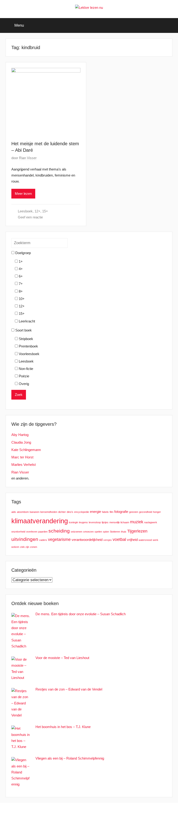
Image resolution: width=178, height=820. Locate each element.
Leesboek (25, 211)
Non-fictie (25, 369)
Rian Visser (28, 158)
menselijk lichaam (119, 522)
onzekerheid (18, 531)
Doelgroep (22, 253)
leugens (83, 522)
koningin (73, 522)
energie (95, 512)
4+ (20, 269)
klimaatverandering (39, 521)
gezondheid (145, 512)
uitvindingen (24, 539)
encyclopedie (81, 512)
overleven (31, 531)
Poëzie (23, 376)
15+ (45, 211)
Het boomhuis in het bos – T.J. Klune (63, 727)
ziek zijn (24, 547)
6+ (20, 276)
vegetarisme (59, 539)
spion (106, 531)
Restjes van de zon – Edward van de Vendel (68, 689)
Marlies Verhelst (23, 465)
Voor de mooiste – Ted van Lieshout (62, 658)
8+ (20, 291)
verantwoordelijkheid (87, 540)
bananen (34, 512)
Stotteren (115, 531)
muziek (136, 521)
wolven (15, 547)
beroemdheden (48, 512)
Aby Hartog (20, 435)
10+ (21, 299)
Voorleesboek (28, 354)
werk (155, 540)
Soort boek (23, 330)
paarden (43, 531)
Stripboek (25, 339)
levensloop (95, 522)
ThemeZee (114, 811)
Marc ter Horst (22, 457)
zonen (33, 547)
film (111, 512)
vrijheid (132, 540)
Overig (23, 384)
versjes (107, 540)
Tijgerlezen (137, 531)
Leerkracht (26, 321)
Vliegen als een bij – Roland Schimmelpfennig (69, 758)
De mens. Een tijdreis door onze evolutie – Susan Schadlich (80, 614)
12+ (37, 211)
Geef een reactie (30, 217)
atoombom (23, 512)
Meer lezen (23, 194)
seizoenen (76, 531)
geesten (133, 512)
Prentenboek (28, 346)
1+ (20, 261)
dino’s (70, 512)
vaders (43, 540)
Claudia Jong (21, 442)
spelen (98, 531)
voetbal (119, 539)
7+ (20, 284)
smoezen (88, 531)
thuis (123, 531)
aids (13, 512)
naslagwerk (150, 522)
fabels (105, 512)
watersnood (145, 540)
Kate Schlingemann (26, 450)
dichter (62, 512)
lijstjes (105, 522)
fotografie (121, 512)
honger (157, 512)
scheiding (59, 530)
